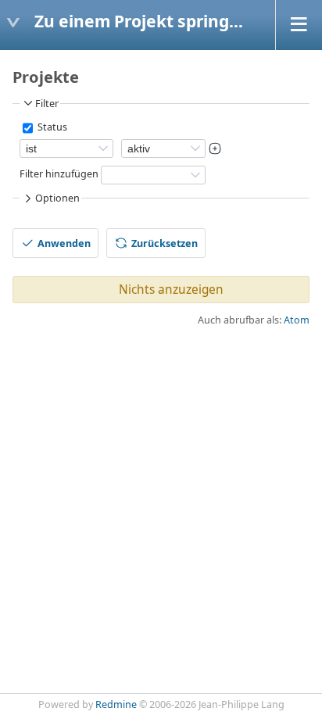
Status (51, 127)
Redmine (116, 704)
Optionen (57, 198)
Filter (47, 103)
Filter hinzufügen (59, 174)
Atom (296, 320)
